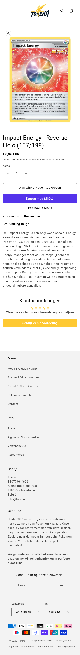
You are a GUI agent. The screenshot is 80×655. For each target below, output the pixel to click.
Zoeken (12, 428)
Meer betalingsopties (40, 208)
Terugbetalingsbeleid (41, 640)
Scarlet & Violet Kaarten (23, 377)
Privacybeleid (63, 640)
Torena (22, 641)
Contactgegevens (66, 646)
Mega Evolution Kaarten (23, 368)
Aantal (6, 165)
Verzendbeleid (17, 446)
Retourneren (16, 454)
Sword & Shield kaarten (23, 386)
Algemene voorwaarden (21, 646)
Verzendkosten (24, 159)
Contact (13, 403)
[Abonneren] (61, 585)
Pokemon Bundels (19, 395)
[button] (7, 10)
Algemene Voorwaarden (23, 437)
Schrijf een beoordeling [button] (40, 323)
